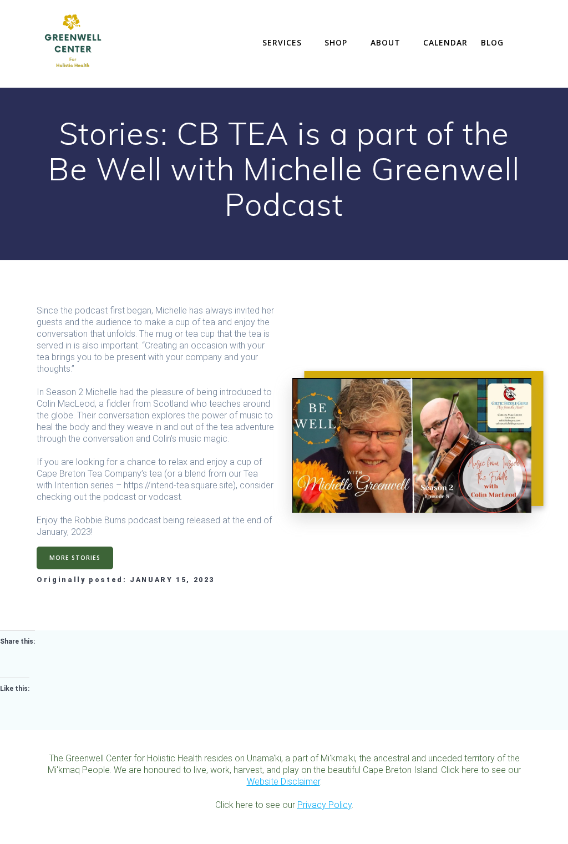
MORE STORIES (74, 558)
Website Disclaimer (283, 781)
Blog (492, 42)
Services (282, 42)
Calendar (445, 42)
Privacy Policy (324, 805)
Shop (335, 42)
